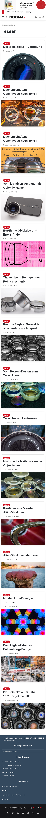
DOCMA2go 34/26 (8, 776)
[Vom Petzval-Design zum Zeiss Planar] (23, 395)
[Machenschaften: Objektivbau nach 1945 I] (23, 160)
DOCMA (37, 808)
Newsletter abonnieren (9, 786)
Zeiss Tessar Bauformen (20, 418)
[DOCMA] (17, 17)
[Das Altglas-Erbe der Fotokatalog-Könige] (23, 669)
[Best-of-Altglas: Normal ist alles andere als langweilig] (23, 348)
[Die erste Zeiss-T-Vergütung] (23, 66)
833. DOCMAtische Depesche (12, 765)
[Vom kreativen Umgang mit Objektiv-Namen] (23, 207)
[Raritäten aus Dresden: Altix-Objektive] (23, 532)
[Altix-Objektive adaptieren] (23, 575)
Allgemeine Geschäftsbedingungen (13, 795)
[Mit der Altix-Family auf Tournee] (23, 622)
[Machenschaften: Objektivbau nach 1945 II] (23, 113)
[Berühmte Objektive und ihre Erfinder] (23, 254)
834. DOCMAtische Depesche (12, 762)
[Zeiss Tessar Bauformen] (23, 438)
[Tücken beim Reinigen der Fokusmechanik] (23, 301)
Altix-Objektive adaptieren (21, 555)
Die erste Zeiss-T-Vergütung (22, 46)
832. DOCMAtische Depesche (12, 769)
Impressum (5, 799)
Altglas (6, 43)
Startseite (6, 25)
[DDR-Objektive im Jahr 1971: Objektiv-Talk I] (23, 716)
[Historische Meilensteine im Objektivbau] (23, 485)
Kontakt (4, 790)
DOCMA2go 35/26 (8, 772)
